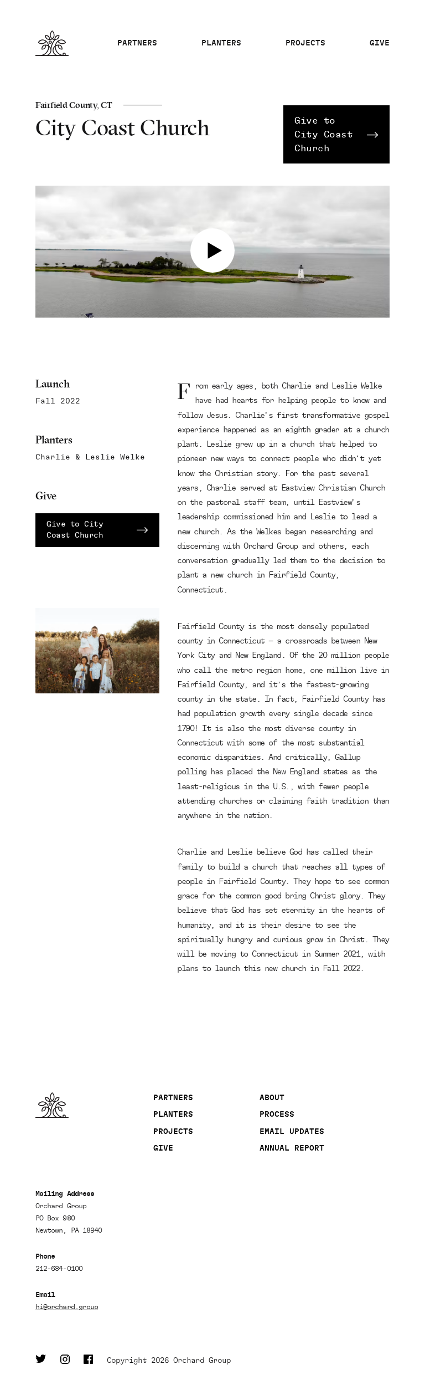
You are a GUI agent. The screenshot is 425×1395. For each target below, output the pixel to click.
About (272, 1097)
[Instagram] (65, 1361)
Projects (305, 43)
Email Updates (292, 1131)
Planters (221, 43)
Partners (137, 43)
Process (277, 1114)
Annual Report (292, 1148)
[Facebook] (88, 1361)
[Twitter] (40, 1361)
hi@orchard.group (66, 1306)
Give (380, 43)
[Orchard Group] (94, 1105)
